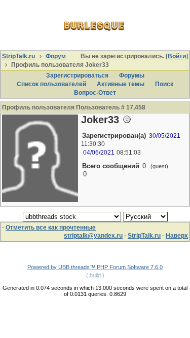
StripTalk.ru (18, 56)
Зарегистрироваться (77, 75)
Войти (177, 56)
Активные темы (120, 84)
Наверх (177, 235)
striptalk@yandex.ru (93, 235)
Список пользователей (51, 84)
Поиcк (164, 84)
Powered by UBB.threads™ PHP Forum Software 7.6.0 (95, 267)
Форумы (131, 75)
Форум (56, 56)
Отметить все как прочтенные (51, 227)
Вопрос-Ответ (95, 92)
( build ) (95, 275)
